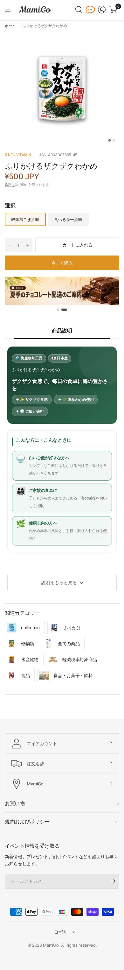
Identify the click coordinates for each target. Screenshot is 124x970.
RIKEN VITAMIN (18, 154)
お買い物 (15, 803)
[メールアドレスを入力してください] (113, 881)
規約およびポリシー (27, 821)
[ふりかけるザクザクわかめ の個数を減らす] (10, 245)
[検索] (79, 9)
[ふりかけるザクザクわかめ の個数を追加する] (27, 245)
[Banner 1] (58, 310)
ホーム (10, 26)
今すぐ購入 (62, 262)
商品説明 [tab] (62, 330)
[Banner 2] (64, 310)
